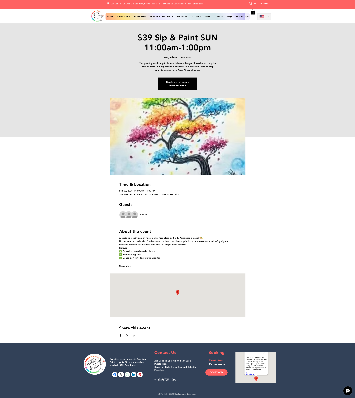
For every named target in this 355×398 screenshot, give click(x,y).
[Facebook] (114, 374)
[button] (140, 16)
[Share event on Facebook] (120, 335)
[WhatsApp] (127, 374)
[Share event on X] (127, 335)
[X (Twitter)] (121, 374)
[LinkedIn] (133, 374)
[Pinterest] (140, 374)
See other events (177, 85)
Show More (125, 266)
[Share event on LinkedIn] (134, 335)
